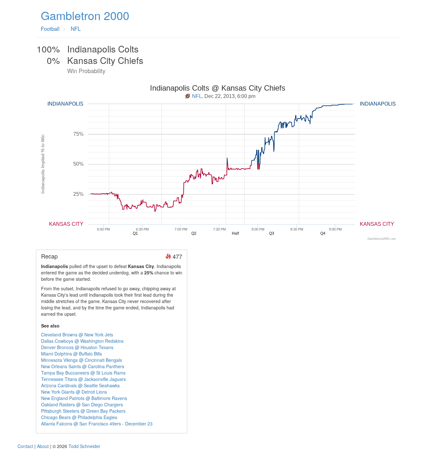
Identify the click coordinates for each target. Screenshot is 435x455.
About (43, 446)
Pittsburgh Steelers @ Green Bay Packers (83, 411)
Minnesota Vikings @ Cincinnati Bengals (81, 360)
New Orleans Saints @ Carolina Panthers (82, 366)
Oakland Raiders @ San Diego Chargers (82, 404)
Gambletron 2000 (85, 15)
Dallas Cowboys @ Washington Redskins (82, 341)
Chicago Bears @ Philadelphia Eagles (79, 417)
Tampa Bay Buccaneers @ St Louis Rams (83, 372)
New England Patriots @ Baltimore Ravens (84, 398)
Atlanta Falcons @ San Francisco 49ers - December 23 (97, 423)
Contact (25, 446)
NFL (197, 96)
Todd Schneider (84, 446)
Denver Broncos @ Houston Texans (77, 347)
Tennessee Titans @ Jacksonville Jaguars (83, 379)
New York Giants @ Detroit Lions (74, 392)
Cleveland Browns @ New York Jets (77, 334)
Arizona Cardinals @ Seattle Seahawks (80, 385)
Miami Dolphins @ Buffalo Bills (71, 353)
